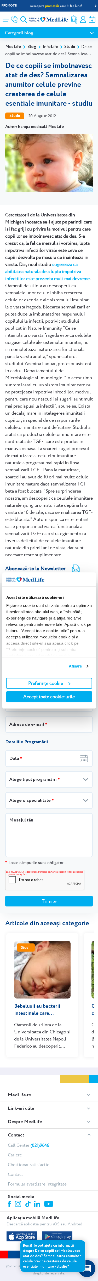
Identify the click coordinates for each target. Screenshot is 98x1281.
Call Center (28, 1145)
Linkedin (38, 1204)
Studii (69, 46)
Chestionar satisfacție (28, 1164)
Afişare (75, 666)
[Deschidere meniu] (6, 17)
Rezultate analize (74, 20)
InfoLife (50, 46)
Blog (31, 46)
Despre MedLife (25, 1121)
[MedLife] (48, 19)
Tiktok (28, 1204)
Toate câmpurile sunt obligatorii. (35, 862)
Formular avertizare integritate (37, 1184)
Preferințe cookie (45, 683)
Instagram (19, 1205)
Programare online (92, 19)
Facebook (10, 1205)
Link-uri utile (21, 1108)
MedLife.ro (19, 1095)
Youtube (49, 1204)
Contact (16, 1135)
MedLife (13, 46)
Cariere (15, 1154)
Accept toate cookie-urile (49, 696)
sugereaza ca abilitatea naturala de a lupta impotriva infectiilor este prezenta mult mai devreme (47, 271)
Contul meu (83, 20)
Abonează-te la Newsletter (35, 568)
